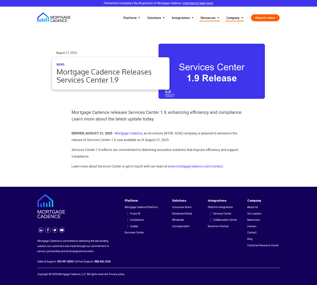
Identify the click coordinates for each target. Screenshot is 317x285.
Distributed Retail (182, 213)
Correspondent (181, 226)
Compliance (137, 219)
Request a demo (265, 17)
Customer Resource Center (263, 245)
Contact (251, 232)
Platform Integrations (220, 207)
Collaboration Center (225, 219)
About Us (252, 207)
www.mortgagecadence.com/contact (195, 166)
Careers (251, 226)
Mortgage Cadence (129, 133)
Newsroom (253, 219)
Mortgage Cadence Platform (141, 207)
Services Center (222, 213)
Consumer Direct (182, 207)
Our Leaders (254, 213)
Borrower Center (134, 232)
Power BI (135, 213)
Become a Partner (218, 226)
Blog (249, 238)
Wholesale (178, 219)
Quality (134, 226)
